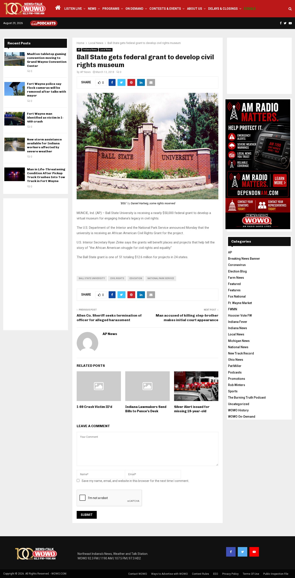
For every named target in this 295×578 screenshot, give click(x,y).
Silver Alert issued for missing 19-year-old (191, 409)
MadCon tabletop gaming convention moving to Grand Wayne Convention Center (47, 60)
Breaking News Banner (244, 258)
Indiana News (90, 49)
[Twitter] (242, 552)
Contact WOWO (137, 573)
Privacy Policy (230, 573)
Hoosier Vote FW (240, 315)
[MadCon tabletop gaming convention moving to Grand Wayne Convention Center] (14, 59)
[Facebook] (231, 552)
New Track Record (241, 353)
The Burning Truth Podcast (247, 397)
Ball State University (92, 278)
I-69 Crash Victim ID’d (94, 407)
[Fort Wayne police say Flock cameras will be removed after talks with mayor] (14, 89)
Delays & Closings (223, 8)
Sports (233, 391)
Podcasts (235, 372)
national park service (161, 278)
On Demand (134, 8)
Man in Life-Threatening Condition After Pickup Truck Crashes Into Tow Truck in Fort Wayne (46, 175)
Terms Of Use (251, 573)
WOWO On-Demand (241, 416)
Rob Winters (236, 385)
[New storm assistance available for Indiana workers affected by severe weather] (14, 144)
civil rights (117, 278)
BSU (123, 203)
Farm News (236, 277)
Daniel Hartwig (139, 203)
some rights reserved (162, 203)
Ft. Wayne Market (240, 303)
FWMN (232, 309)
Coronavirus (237, 265)
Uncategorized (238, 404)
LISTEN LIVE (73, 8)
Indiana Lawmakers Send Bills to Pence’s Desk (145, 409)
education (136, 278)
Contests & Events (165, 8)
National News (238, 347)
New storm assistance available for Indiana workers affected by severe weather (44, 145)
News (92, 8)
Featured (234, 284)
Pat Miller (234, 366)
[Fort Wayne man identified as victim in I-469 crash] (14, 119)
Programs (110, 8)
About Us (194, 8)
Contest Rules (200, 573)
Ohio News (235, 359)
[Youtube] (254, 552)
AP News (85, 72)
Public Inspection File (275, 573)
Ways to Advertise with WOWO (169, 573)
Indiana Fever (237, 322)
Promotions (236, 378)
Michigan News (239, 341)
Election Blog (237, 271)
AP (79, 49)
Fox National (237, 296)
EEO (215, 573)
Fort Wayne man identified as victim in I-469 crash (45, 117)
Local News (105, 49)
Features (234, 290)
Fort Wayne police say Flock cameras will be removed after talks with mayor (46, 90)
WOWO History (238, 410)
